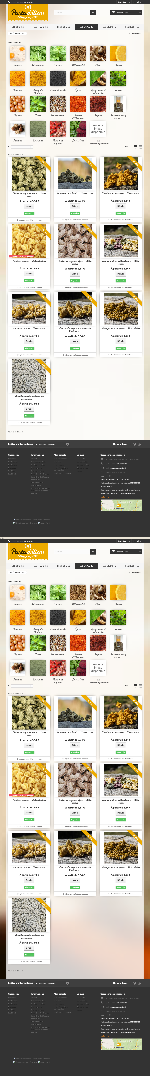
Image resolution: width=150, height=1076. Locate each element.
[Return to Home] (10, 33)
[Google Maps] (121, 505)
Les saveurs (86, 26)
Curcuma (17, 90)
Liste (140, 148)
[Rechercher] (93, 12)
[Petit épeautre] (57, 103)
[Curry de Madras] (37, 78)
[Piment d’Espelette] (77, 103)
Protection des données (40, 474)
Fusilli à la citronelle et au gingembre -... (29, 397)
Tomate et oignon (58, 142)
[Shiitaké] (17, 128)
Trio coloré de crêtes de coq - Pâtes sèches (120, 262)
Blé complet (78, 65)
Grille (135, 148)
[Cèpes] (98, 53)
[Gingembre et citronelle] (98, 78)
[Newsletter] (67, 444)
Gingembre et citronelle (98, 91)
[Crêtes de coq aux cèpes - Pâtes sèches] (75, 241)
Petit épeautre (57, 115)
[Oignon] (17, 103)
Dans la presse (82, 468)
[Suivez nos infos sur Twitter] (134, 444)
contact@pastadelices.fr (118, 468)
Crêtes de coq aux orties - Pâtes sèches (29, 195)
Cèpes (98, 65)
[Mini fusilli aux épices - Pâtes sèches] (121, 309)
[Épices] (77, 78)
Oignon (18, 115)
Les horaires (36, 485)
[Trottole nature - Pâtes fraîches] (29, 241)
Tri (9, 147)
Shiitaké (17, 141)
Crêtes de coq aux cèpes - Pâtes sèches (75, 262)
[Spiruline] (37, 128)
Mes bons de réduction (62, 473)
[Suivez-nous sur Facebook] (130, 444)
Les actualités (82, 462)
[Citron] (118, 53)
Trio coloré (78, 141)
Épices (78, 90)
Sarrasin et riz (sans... (118, 117)
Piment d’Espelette (78, 117)
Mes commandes (60, 459)
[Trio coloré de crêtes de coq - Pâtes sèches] (121, 241)
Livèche (118, 90)
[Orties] (37, 103)
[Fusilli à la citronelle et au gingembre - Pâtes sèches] (29, 376)
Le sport (80, 471)
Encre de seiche (58, 90)
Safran (98, 115)
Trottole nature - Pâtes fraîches (29, 261)
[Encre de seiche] (57, 78)
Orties (37, 115)
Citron (118, 65)
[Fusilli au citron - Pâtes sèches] (29, 309)
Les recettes (132, 26)
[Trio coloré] (77, 128)
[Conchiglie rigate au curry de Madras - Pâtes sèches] (75, 309)
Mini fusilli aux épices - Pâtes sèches (120, 328)
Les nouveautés (83, 465)
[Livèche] (118, 78)
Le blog (80, 455)
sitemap (34, 493)
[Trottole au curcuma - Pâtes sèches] (121, 174)
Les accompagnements (99, 142)
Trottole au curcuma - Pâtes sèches (120, 193)
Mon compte (60, 455)
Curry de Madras (38, 91)
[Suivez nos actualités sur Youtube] (139, 444)
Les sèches (18, 26)
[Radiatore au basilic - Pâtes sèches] (75, 174)
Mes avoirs (58, 462)
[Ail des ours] (37, 53)
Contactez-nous (124, 2)
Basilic (58, 65)
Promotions (35, 459)
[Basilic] (57, 53)
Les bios (11, 471)
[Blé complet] (77, 53)
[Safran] (98, 103)
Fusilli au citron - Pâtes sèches (29, 328)
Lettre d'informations (20, 444)
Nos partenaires (37, 482)
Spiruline (38, 141)
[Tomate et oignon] (57, 128)
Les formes (63, 26)
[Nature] (17, 53)
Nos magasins (36, 468)
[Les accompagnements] (98, 128)
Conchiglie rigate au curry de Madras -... (75, 330)
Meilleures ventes (38, 465)
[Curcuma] (17, 78)
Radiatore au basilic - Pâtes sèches (75, 193)
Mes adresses (59, 465)
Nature (18, 65)
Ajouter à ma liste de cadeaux (30, 220)
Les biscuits (109, 26)
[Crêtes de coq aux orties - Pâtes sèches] (29, 174)
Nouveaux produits (38, 462)
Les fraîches (41, 26)
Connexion (136, 2)
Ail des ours (37, 65)
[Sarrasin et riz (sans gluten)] (118, 103)
